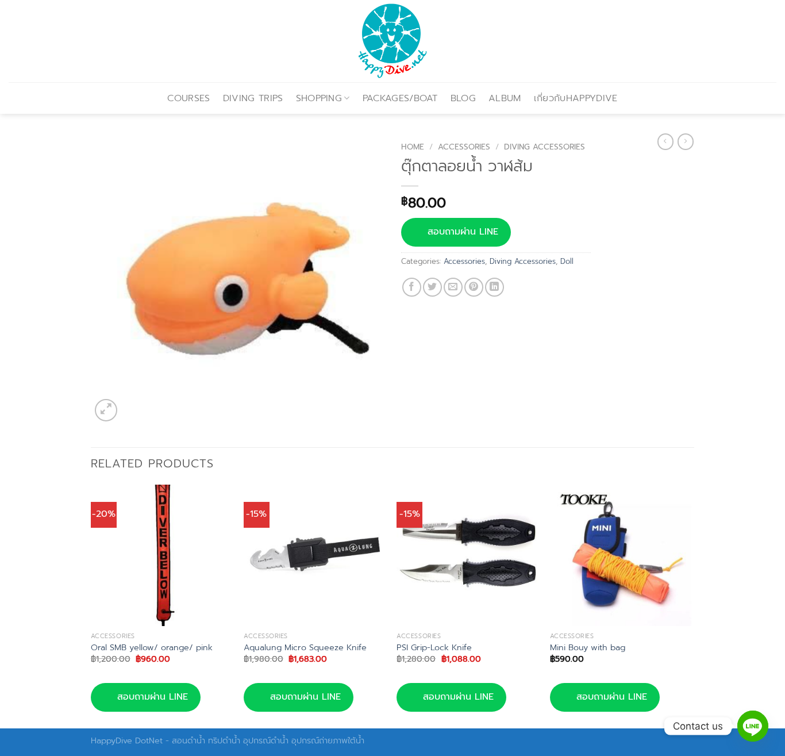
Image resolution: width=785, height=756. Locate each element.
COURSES (188, 98)
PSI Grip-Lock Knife (434, 647)
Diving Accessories (544, 147)
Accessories (464, 147)
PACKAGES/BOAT (400, 98)
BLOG (463, 98)
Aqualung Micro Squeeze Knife (305, 647)
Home (412, 147)
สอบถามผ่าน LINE (463, 232)
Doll (567, 261)
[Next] (690, 605)
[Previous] (91, 605)
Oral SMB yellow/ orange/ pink (152, 647)
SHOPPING (319, 98)
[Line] (752, 726)
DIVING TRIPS (253, 98)
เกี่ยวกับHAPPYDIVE (576, 98)
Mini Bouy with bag (587, 647)
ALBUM (504, 98)
